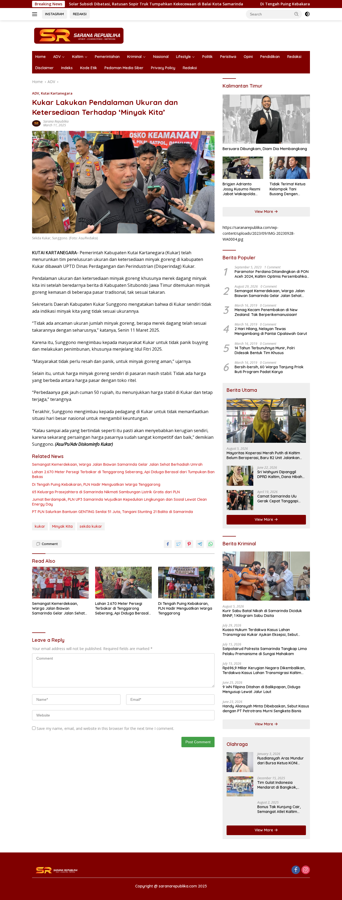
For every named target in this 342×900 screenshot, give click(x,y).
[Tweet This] (178, 544)
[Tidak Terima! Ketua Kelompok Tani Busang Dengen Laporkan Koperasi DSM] (290, 167)
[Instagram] (305, 870)
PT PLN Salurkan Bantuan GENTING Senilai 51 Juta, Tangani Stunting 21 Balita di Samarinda (112, 511)
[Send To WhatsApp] (211, 544)
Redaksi (294, 56)
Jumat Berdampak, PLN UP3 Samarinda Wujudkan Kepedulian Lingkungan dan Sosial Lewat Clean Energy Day (119, 502)
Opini (248, 56)
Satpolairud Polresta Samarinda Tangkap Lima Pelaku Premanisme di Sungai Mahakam (265, 651)
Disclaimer (44, 67)
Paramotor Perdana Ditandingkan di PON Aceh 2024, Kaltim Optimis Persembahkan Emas (272, 274)
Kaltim (77, 56)
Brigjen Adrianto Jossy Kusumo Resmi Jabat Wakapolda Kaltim (241, 189)
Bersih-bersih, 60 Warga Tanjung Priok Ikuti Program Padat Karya (269, 369)
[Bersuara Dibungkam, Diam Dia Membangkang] (266, 119)
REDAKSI (80, 14)
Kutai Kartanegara (56, 93)
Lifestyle (183, 56)
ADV (57, 56)
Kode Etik (88, 67)
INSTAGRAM (54, 14)
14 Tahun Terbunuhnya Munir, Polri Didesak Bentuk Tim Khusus (265, 350)
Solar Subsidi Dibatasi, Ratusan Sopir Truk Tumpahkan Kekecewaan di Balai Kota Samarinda (123, 4)
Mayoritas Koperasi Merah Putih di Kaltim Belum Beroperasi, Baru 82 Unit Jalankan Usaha (263, 455)
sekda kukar (91, 526)
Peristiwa (228, 56)
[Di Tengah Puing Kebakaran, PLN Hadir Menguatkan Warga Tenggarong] (186, 582)
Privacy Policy (163, 67)
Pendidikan (270, 56)
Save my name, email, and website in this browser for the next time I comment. (105, 728)
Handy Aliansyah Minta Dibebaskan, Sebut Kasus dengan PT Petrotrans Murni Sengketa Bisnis (266, 708)
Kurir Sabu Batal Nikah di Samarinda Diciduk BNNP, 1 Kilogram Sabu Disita (262, 613)
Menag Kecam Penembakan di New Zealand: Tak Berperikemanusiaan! (266, 312)
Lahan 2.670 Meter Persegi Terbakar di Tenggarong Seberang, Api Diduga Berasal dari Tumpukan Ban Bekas (123, 474)
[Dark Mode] (307, 14)
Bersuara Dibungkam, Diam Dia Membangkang (265, 148)
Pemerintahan (107, 56)
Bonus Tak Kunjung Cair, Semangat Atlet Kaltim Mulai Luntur (279, 809)
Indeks (67, 67)
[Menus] (35, 14)
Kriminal (134, 56)
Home (40, 56)
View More (264, 211)
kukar (40, 526)
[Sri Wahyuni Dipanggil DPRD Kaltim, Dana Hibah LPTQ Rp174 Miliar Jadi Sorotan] (240, 476)
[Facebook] (296, 870)
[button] (296, 14)
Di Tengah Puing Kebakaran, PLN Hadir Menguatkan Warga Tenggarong (96, 484)
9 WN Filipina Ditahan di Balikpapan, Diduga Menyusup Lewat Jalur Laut (261, 689)
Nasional (161, 56)
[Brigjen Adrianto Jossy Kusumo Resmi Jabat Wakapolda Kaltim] (243, 167)
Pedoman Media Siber (123, 67)
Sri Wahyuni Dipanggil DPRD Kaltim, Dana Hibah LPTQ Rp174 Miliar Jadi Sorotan (279, 474)
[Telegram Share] (200, 544)
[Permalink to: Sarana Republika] (36, 123)
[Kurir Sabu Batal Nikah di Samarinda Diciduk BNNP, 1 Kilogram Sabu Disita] (266, 576)
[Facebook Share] (168, 544)
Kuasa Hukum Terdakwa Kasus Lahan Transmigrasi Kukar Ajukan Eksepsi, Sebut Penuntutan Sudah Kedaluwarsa (260, 632)
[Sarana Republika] (79, 35)
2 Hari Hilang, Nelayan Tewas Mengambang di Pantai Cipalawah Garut (271, 331)
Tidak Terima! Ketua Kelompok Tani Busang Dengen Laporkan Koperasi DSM (287, 189)
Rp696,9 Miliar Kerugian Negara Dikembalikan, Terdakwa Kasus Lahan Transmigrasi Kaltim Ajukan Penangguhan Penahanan (264, 670)
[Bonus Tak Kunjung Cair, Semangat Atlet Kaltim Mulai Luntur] (240, 811)
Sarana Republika (56, 121)
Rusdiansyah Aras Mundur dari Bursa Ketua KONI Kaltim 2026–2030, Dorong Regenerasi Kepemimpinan (281, 760)
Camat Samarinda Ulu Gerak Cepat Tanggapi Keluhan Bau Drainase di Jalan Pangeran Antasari (279, 498)
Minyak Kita (62, 526)
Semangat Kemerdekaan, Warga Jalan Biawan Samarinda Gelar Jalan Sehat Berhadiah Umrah (117, 464)
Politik (207, 56)
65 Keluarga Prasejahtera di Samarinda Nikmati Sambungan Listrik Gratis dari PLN (106, 492)
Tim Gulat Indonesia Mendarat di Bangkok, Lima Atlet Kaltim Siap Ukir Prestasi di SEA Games (280, 785)
